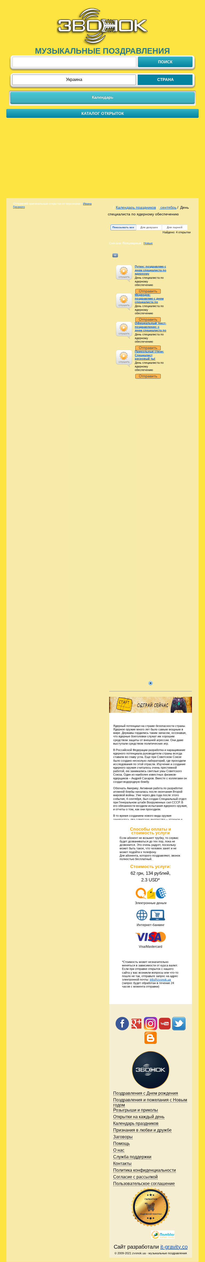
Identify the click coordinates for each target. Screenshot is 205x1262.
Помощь (121, 1143)
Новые (148, 243)
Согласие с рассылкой (135, 1177)
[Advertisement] (102, 158)
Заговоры (123, 1137)
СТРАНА (165, 79)
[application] (124, 273)
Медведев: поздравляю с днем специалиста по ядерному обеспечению (149, 302)
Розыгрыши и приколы (135, 1110)
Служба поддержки (132, 1157)
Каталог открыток (102, 113)
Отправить (148, 291)
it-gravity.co (174, 1247)
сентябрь (167, 207)
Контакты (122, 1163)
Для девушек (149, 227)
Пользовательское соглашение (144, 1183)
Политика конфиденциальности (144, 1170)
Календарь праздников (136, 207)
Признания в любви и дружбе (142, 1130)
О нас (118, 1150)
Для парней (174, 227)
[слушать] (123, 270)
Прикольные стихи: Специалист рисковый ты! (149, 355)
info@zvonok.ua (160, 979)
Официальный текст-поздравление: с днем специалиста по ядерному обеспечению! (150, 330)
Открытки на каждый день (138, 1116)
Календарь (102, 97)
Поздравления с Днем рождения (145, 1093)
